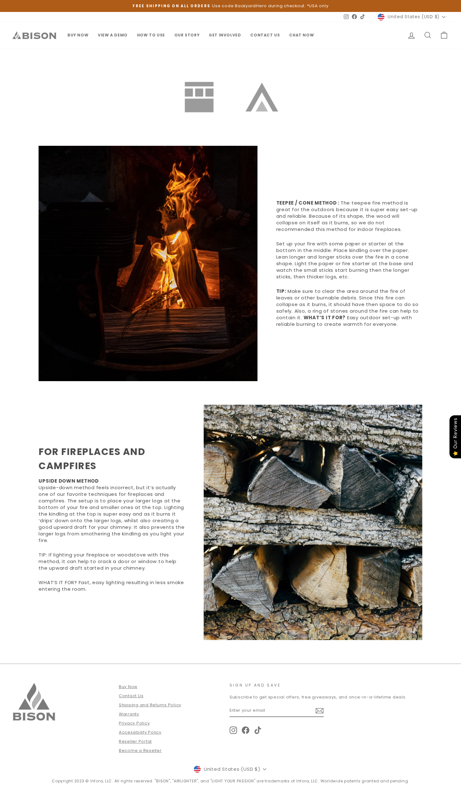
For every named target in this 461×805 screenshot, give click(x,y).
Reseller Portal (135, 741)
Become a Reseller (140, 750)
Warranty (129, 714)
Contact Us (265, 35)
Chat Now (301, 35)
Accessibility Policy (140, 732)
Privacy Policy (134, 723)
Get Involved (225, 35)
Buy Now (128, 686)
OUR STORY (186, 35)
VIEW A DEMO (113, 35)
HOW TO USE (151, 35)
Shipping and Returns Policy (150, 705)
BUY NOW (77, 35)
